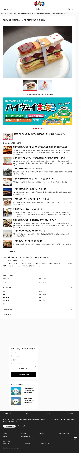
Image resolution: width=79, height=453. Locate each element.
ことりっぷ (6, 443)
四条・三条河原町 (45, 13)
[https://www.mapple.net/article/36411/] (7, 231)
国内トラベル (8, 9)
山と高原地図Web (26, 443)
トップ (3, 13)
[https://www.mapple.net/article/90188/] (7, 241)
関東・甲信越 (42, 294)
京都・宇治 (21, 13)
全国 (4, 291)
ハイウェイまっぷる (45, 443)
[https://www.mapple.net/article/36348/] (7, 168)
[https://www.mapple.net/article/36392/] (7, 147)
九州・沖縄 (42, 301)
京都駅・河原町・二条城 (32, 13)
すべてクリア (23, 368)
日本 (7, 13)
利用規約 (42, 433)
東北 (4, 294)
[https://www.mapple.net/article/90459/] (7, 209)
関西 (11, 13)
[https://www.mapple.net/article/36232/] (7, 158)
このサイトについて (8, 433)
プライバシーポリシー (63, 433)
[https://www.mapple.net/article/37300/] (7, 179)
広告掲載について (25, 437)
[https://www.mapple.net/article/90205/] (7, 220)
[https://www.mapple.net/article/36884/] (7, 199)
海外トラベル (40, 9)
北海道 (40, 291)
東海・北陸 (6, 297)
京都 (15, 13)
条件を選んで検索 (24, 374)
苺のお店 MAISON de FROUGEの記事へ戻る (37, 94)
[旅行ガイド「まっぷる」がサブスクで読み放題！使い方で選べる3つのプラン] (8, 136)
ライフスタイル (43, 282)
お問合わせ (6, 437)
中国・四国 (6, 301)
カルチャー (71, 9)
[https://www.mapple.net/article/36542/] (7, 189)
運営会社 (23, 433)
